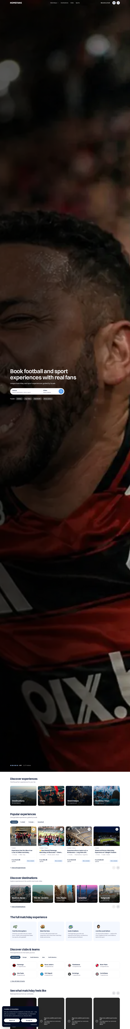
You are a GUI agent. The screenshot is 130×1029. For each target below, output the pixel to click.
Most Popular (15, 957)
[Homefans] (16, 3)
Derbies (19, 399)
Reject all (12, 1020)
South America (34, 957)
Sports (78, 3)
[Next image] (34, 836)
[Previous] (114, 867)
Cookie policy (34, 1024)
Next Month (37, 399)
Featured (14, 822)
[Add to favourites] (33, 829)
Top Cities (28, 399)
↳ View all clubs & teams (17, 981)
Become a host (105, 3)
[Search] (61, 391)
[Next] (118, 867)
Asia (43, 957)
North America (52, 957)
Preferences (7, 1024)
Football (22, 822)
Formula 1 (31, 822)
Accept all (29, 1020)
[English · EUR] (114, 2)
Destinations (64, 3)
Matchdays (53, 3)
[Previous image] (12, 836)
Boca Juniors (48, 399)
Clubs (72, 3)
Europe (25, 957)
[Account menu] (118, 2)
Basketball (41, 822)
